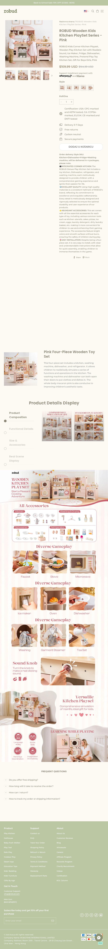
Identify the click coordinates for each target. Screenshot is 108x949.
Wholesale (61, 847)
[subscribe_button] (53, 920)
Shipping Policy (37, 847)
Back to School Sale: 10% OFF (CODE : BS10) (54, 3)
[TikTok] (96, 915)
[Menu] (102, 11)
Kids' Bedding (10, 871)
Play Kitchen (9, 833)
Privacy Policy (36, 857)
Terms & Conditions (38, 862)
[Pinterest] (87, 915)
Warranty (34, 871)
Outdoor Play (9, 857)
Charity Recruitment (65, 866)
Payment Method (37, 866)
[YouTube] (101, 915)
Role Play (8, 852)
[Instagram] (91, 915)
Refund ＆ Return (37, 852)
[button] (10, 11)
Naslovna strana (66, 21)
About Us (61, 833)
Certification (62, 876)
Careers (60, 852)
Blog (59, 843)
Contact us (35, 833)
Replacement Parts (38, 876)
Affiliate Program (64, 857)
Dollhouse (8, 838)
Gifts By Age (9, 880)
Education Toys (10, 866)
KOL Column (62, 880)
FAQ (32, 838)
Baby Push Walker (12, 843)
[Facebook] (82, 915)
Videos (60, 871)
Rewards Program (64, 862)
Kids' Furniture (10, 876)
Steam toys (9, 862)
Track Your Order (37, 843)
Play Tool (8, 847)
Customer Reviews (65, 838)
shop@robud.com (12, 894)
